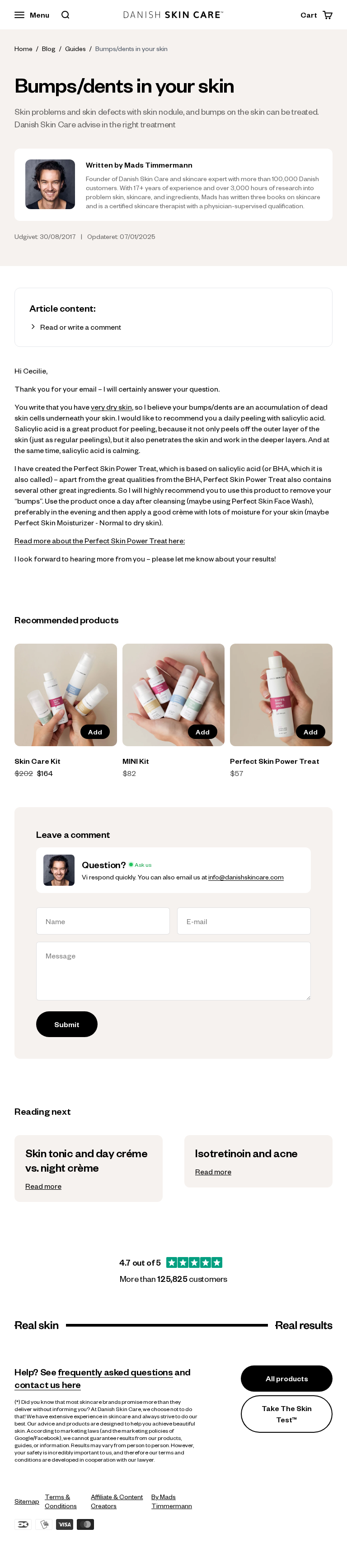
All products (287, 1378)
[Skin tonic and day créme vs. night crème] (88, 1168)
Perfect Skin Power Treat (274, 761)
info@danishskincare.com (246, 877)
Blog (49, 48)
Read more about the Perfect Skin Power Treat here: (99, 540)
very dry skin (111, 406)
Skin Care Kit (37, 761)
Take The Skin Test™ (287, 1414)
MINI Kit (135, 761)
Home (23, 48)
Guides (75, 48)
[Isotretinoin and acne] (258, 1161)
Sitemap (26, 1501)
